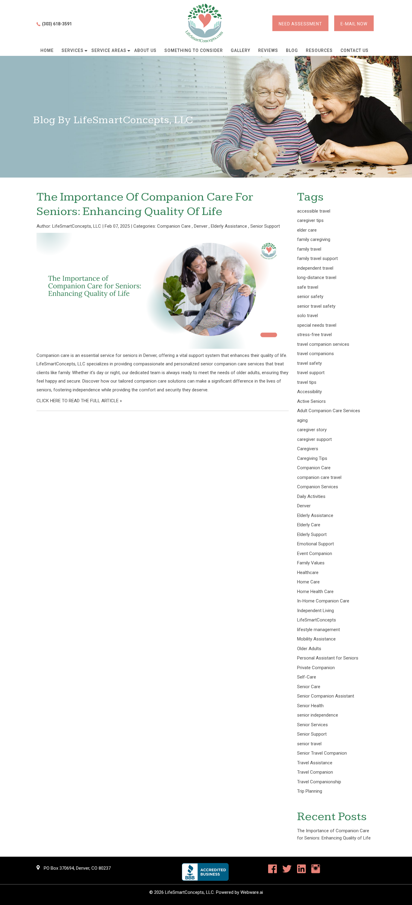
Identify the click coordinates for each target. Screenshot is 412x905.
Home (47, 50)
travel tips (306, 382)
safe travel (307, 287)
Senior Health (310, 705)
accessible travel (313, 211)
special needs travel (316, 325)
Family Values (311, 563)
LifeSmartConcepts (316, 620)
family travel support (317, 258)
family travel (309, 249)
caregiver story (312, 429)
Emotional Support (315, 544)
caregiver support (314, 439)
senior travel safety (316, 306)
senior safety (310, 296)
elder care (307, 230)
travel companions (315, 353)
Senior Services (312, 724)
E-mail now (354, 23)
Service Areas (108, 50)
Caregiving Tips (312, 458)
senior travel (309, 743)
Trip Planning (309, 791)
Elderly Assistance (229, 226)
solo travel (307, 315)
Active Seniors (311, 401)
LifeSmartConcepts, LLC (189, 892)
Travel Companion (315, 772)
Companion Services (317, 486)
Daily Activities (311, 496)
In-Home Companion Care (323, 601)
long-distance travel (316, 277)
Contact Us (355, 50)
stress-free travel (314, 334)
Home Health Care (315, 591)
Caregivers (307, 448)
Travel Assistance (314, 762)
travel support (311, 372)
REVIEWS (268, 50)
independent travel (315, 268)
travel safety (309, 363)
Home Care (308, 582)
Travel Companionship (319, 782)
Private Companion (316, 667)
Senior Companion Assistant (325, 696)
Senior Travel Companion (322, 753)
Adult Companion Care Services (328, 410)
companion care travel (319, 477)
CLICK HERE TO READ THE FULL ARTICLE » (79, 400)
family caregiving (313, 239)
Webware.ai (251, 892)
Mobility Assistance (316, 639)
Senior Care (308, 686)
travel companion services (323, 344)
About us (145, 50)
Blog (292, 50)
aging (302, 420)
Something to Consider (193, 50)
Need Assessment (300, 23)
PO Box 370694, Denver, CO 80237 (77, 868)
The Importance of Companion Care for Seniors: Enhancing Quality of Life (144, 204)
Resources (319, 50)
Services (73, 50)
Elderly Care (308, 525)
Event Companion (314, 553)
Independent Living (315, 610)
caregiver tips (310, 220)
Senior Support (265, 226)
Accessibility (309, 391)
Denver (201, 226)
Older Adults (309, 648)
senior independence (317, 715)
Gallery (240, 50)
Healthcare (308, 572)
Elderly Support (312, 534)
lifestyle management (318, 629)
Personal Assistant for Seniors (327, 658)
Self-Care (306, 677)
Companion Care (174, 226)
